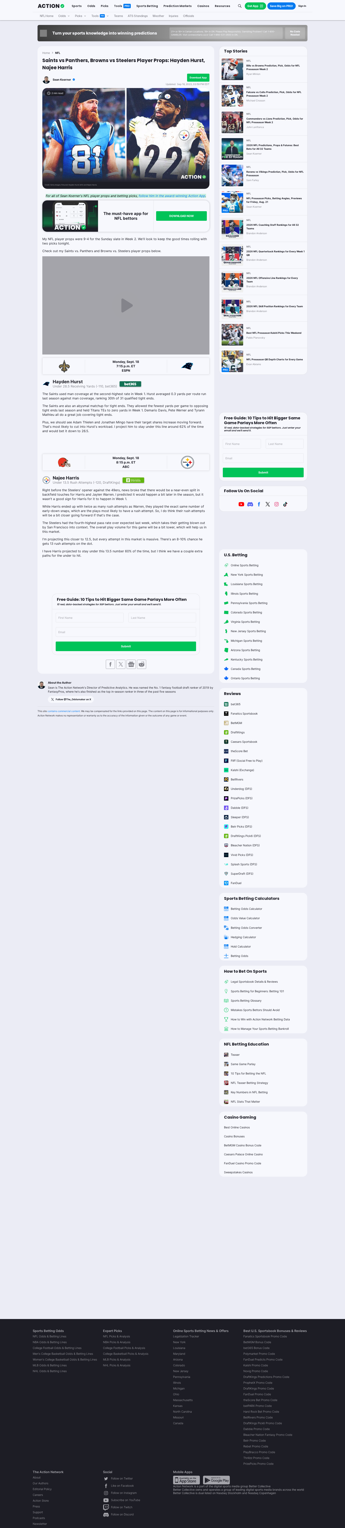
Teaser (235, 1054)
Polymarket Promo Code (259, 1353)
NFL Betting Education (246, 1044)
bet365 (236, 704)
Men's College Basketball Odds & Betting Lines (63, 1353)
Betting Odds (239, 956)
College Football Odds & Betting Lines (57, 1348)
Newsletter (40, 1523)
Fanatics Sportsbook (244, 713)
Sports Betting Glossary (246, 1000)
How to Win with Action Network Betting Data (260, 1019)
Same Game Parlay (243, 1064)
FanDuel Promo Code (257, 1394)
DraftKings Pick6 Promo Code (262, 1423)
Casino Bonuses (234, 1136)
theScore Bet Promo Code (260, 1400)
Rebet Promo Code (255, 1446)
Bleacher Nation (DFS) (245, 845)
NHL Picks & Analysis (116, 1365)
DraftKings (238, 732)
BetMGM (236, 723)
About (37, 1477)
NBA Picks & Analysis (116, 1342)
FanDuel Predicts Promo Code (263, 1359)
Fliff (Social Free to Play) (247, 760)
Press (36, 1506)
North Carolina (182, 1411)
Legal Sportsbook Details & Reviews (254, 981)
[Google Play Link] (216, 1479)
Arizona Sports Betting (245, 650)
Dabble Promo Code (256, 1429)
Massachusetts (183, 1400)
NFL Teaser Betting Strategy (249, 1082)
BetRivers (237, 779)
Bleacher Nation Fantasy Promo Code (267, 1434)
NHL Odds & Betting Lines (50, 1371)
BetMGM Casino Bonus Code (242, 1145)
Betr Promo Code (254, 1440)
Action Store (41, 1500)
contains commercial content (64, 711)
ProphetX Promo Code (257, 1382)
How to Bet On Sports (245, 971)
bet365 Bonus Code (256, 1348)
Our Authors (40, 1483)
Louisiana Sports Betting (247, 584)
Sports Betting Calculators (251, 898)
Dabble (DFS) (239, 807)
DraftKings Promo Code (258, 1388)
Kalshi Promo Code (255, 1365)
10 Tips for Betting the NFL (248, 1073)
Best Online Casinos (237, 1127)
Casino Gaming (240, 1117)
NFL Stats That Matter (245, 1101)
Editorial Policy (42, 1489)
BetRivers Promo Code (258, 1417)
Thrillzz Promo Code (256, 1458)
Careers (38, 1494)
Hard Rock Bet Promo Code (261, 1411)
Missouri (178, 1417)
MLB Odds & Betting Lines (50, 1365)
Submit (126, 646)
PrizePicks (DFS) (242, 798)
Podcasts (39, 1518)
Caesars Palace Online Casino (243, 1154)
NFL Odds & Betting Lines (49, 1336)
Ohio (176, 1394)
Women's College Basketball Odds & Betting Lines (65, 1359)
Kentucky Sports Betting (247, 659)
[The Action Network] (51, 6)
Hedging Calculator (243, 937)
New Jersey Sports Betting (248, 631)
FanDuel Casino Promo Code (242, 1163)
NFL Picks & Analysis (116, 1336)
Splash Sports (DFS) (244, 864)
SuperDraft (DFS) (242, 873)
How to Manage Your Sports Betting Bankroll (260, 1028)
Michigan (179, 1388)
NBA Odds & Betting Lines (50, 1342)
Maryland (179, 1353)
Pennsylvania (181, 1376)
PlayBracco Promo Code (259, 1452)
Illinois (177, 1382)
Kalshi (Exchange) (242, 770)
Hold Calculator (241, 946)
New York (179, 1342)
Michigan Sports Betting (246, 640)
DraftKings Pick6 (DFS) (246, 836)
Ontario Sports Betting (245, 678)
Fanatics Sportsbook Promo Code (265, 1336)
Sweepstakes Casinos (238, 1172)
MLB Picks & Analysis (116, 1359)
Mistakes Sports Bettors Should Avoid (255, 1010)
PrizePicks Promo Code (258, 1463)
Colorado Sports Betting (246, 612)
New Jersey (180, 1371)
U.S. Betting (235, 555)
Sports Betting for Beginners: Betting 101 (257, 991)
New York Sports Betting (247, 574)
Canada (178, 1423)
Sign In (302, 5)
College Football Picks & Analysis (124, 1348)
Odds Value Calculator (245, 918)
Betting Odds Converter (246, 927)
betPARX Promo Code (257, 1405)
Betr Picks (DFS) (241, 826)
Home (46, 52)
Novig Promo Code (255, 1371)
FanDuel (236, 883)
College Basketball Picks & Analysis (125, 1353)
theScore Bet (239, 751)
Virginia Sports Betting (245, 621)
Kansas (177, 1405)
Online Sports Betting (245, 565)
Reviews (232, 693)
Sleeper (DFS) (240, 817)
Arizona (178, 1359)
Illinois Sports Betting (244, 593)
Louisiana (179, 1348)
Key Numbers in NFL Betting (249, 1092)
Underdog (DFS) (241, 788)
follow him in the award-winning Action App (172, 196)
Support (38, 1512)
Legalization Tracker (186, 1336)
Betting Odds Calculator (246, 908)
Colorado (179, 1365)
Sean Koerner (62, 79)
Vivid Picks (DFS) (242, 855)
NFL (57, 52)
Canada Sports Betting (246, 668)
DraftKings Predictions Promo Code (266, 1376)
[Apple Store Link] (186, 1479)
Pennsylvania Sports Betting (249, 603)
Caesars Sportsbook (244, 741)
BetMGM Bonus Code (257, 1342)
